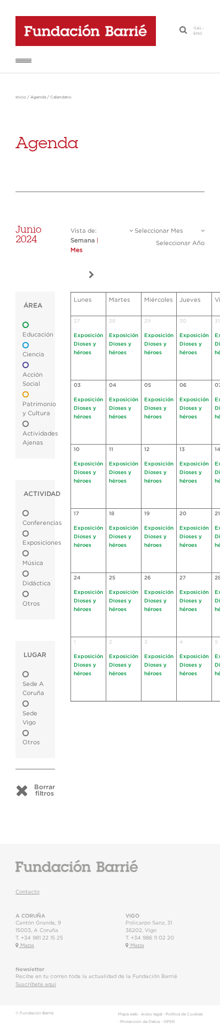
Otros (31, 604)
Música (32, 563)
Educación (37, 335)
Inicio (20, 97)
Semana (82, 240)
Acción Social (32, 379)
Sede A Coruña (33, 688)
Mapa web (128, 1014)
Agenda (38, 97)
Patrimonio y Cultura (39, 408)
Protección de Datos (140, 1022)
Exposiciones (41, 543)
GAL (197, 28)
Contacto (27, 892)
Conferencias (42, 523)
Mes (76, 250)
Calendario (61, 97)
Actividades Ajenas (40, 438)
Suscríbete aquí (35, 984)
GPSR (169, 1022)
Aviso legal (151, 1014)
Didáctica (36, 583)
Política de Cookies (184, 1014)
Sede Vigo (29, 718)
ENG (197, 34)
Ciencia (33, 354)
